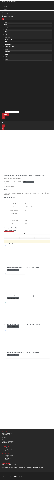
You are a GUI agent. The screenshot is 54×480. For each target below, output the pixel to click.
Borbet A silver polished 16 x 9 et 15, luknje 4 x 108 (23, 352)
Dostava (6, 447)
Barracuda (7, 37)
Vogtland (7, 26)
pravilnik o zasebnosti (28, 476)
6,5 (25, 213)
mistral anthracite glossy (30, 206)
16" (25, 210)
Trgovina (5, 6)
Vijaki (6, 56)
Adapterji (7, 54)
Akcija (5, 114)
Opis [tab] (6, 183)
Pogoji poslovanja (8, 449)
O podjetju (5, 7)
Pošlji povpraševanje (28, 181)
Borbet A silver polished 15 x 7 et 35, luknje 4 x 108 (23, 296)
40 (25, 217)
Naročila (6, 456)
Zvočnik (6, 49)
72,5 (26, 223)
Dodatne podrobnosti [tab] (9, 185)
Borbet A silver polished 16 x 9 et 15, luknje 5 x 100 (23, 267)
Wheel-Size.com (10, 230)
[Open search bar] (4, 109)
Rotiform (7, 36)
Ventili (6, 59)
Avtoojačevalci (8, 44)
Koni (6, 22)
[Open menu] (3, 128)
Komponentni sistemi (9, 46)
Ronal (6, 31)
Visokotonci (7, 51)
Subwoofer (7, 48)
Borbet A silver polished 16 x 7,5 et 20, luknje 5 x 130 (23, 324)
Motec (6, 34)
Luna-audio (6, 5)
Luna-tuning (6, 3)
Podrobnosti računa (9, 455)
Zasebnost (7, 450)
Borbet (6, 29)
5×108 (26, 220)
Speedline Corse (8, 32)
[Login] (27, 120)
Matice (6, 58)
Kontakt (5, 9)
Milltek (6, 41)
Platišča (19, 181)
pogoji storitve (35, 476)
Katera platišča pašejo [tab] (10, 186)
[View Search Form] (3, 117)
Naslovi (6, 459)
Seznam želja (7, 458)
